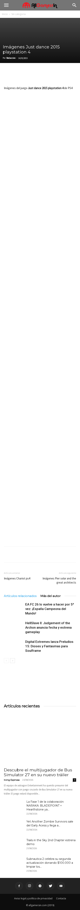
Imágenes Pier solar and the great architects (59, 580)
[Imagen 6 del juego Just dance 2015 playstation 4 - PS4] (40, 384)
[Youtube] (61, 886)
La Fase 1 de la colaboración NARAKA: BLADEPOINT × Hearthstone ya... (45, 805)
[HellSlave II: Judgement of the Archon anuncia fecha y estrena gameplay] (13, 627)
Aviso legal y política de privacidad (33, 898)
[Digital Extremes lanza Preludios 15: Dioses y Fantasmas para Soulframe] (13, 646)
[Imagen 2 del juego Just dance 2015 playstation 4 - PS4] (40, 205)
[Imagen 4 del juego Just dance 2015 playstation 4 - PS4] (40, 295)
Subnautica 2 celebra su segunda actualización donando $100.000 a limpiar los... (49, 862)
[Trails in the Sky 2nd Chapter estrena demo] (13, 845)
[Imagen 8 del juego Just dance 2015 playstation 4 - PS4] (40, 474)
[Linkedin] (26, 76)
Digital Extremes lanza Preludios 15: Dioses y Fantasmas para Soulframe (49, 646)
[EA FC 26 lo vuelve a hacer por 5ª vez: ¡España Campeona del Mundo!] (13, 609)
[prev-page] (6, 660)
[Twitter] (17, 76)
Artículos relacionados (20, 596)
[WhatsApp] (34, 76)
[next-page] (12, 660)
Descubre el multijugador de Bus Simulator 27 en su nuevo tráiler (38, 772)
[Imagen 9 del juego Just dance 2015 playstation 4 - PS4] (40, 519)
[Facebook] (8, 76)
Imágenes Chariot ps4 (17, 578)
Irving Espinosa (12, 780)
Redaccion (11, 58)
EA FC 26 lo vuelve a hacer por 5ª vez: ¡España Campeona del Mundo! (49, 608)
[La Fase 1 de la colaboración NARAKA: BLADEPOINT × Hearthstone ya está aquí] (13, 806)
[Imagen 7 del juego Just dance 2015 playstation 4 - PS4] (40, 429)
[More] (53, 76)
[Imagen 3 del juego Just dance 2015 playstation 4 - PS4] (40, 250)
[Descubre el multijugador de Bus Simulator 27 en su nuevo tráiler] (40, 738)
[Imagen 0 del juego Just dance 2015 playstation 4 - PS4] (40, 116)
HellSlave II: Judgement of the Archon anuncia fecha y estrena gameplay (48, 627)
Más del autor (50, 596)
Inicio (5, 14)
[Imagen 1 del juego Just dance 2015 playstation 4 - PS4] (40, 160)
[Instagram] (29, 886)
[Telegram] (43, 76)
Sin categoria (18, 14)
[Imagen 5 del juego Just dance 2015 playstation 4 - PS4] (40, 339)
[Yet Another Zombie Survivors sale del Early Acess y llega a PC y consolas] (13, 826)
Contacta (61, 898)
